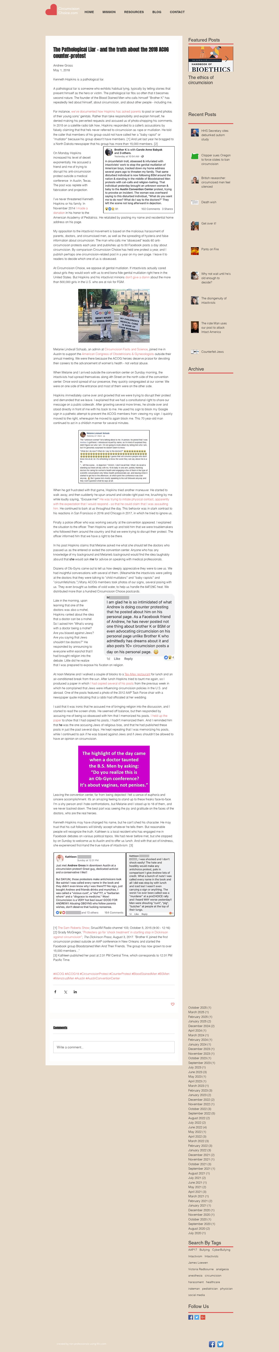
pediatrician (210, 1288)
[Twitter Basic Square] (196, 1317)
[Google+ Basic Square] (203, 1317)
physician (226, 1288)
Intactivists (211, 1256)
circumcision (213, 1275)
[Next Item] (227, 59)
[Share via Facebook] (55, 992)
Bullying (205, 1250)
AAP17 (192, 1250)
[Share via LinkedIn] (75, 992)
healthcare (213, 1282)
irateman (194, 1288)
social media (196, 1295)
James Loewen (198, 1262)
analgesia (222, 1269)
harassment (196, 1282)
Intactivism (195, 1256)
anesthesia (195, 1275)
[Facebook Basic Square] (190, 1317)
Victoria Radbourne (201, 1269)
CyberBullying (221, 1250)
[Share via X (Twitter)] (65, 992)
